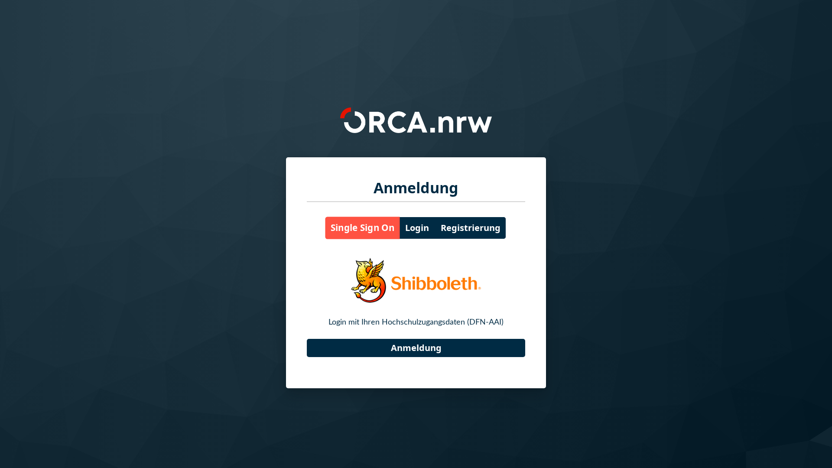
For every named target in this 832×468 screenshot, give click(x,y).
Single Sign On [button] (362, 227)
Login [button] (417, 228)
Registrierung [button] (470, 228)
